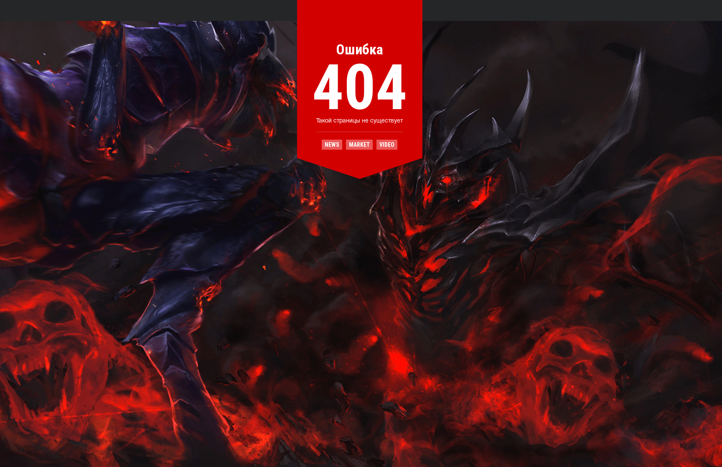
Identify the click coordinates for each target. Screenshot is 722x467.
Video (386, 144)
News (332, 144)
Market (359, 144)
